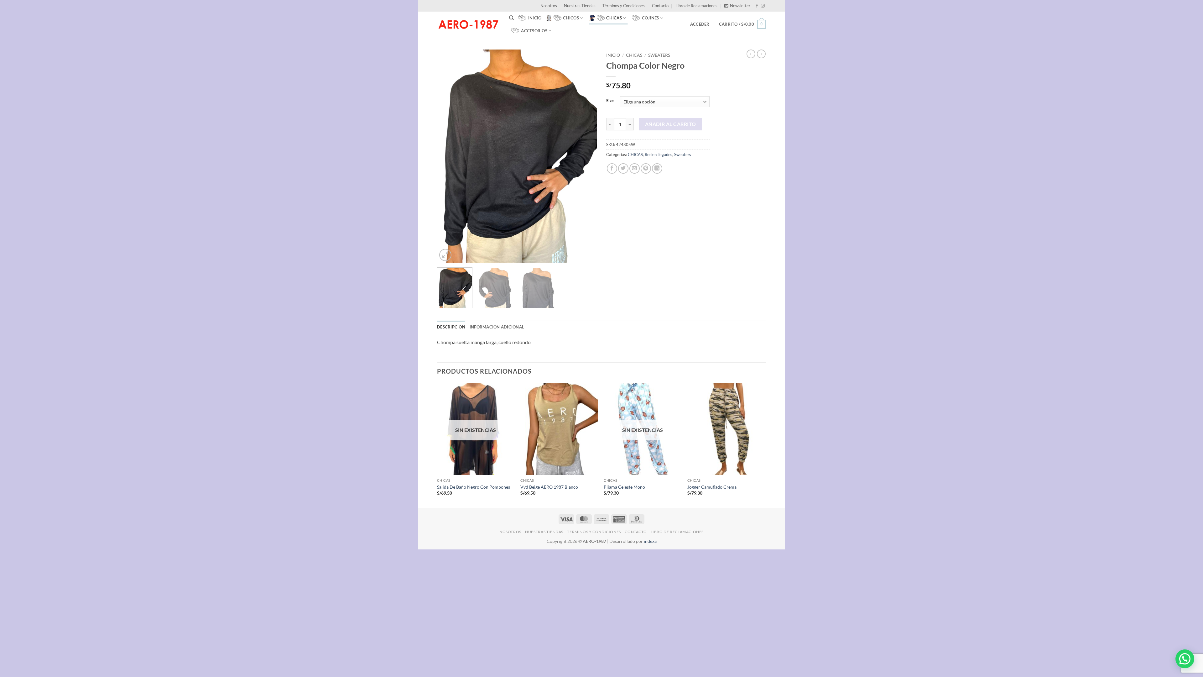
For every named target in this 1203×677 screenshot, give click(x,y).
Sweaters (659, 55)
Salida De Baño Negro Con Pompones (473, 487)
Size (610, 101)
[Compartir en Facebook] (612, 168)
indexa (650, 541)
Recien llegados (658, 154)
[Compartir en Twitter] (623, 168)
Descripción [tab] (451, 326)
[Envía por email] (634, 168)
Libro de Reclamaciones (696, 5)
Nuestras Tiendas (580, 5)
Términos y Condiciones (623, 5)
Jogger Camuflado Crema (712, 487)
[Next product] (751, 54)
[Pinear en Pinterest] (646, 168)
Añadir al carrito (670, 124)
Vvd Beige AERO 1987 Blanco (549, 487)
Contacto (660, 5)
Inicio (613, 55)
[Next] (585, 156)
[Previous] (448, 156)
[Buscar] (511, 18)
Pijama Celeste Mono (624, 487)
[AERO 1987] (468, 24)
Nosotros (548, 5)
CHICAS (634, 55)
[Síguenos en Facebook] (757, 6)
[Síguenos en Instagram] (763, 6)
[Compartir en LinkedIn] (657, 168)
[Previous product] (761, 54)
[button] (737, 5)
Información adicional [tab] (497, 326)
